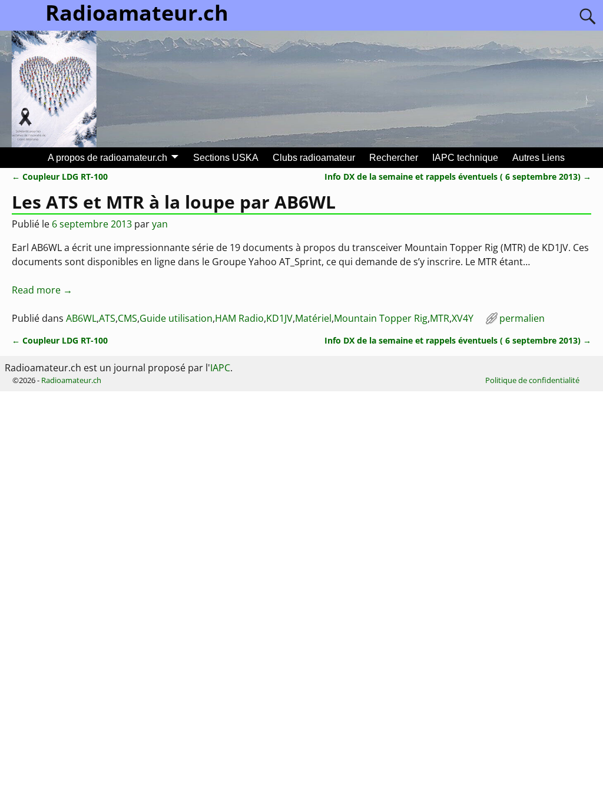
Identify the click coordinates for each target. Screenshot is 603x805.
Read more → (42, 289)
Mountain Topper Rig (381, 318)
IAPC (220, 367)
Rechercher (393, 158)
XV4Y (462, 318)
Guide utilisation (176, 318)
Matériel (313, 318)
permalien (522, 318)
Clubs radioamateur (314, 158)
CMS (127, 318)
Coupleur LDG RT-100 (60, 176)
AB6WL (81, 318)
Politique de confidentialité (532, 380)
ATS (107, 318)
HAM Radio (239, 318)
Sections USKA (226, 158)
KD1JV (279, 318)
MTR (439, 318)
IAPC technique (465, 158)
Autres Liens (538, 158)
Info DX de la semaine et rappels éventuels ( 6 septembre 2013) (457, 176)
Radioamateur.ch (71, 380)
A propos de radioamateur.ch (107, 158)
